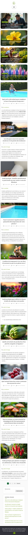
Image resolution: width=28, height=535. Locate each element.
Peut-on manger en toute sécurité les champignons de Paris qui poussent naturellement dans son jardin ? (14, 421)
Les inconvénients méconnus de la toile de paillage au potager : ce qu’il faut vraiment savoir (12, 59)
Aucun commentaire (21, 103)
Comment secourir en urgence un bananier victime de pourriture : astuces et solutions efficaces (12, 25)
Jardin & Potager (5, 56)
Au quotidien (4, 39)
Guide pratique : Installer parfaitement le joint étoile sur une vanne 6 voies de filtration (14, 180)
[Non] (26, 531)
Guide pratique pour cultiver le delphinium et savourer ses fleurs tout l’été (13, 76)
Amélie (13, 103)
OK (14, 533)
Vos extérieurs (6, 107)
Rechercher (7, 489)
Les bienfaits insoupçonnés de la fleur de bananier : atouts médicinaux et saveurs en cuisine (13, 42)
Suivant (18, 483)
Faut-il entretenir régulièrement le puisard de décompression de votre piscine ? (14, 222)
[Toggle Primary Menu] (14, 7)
